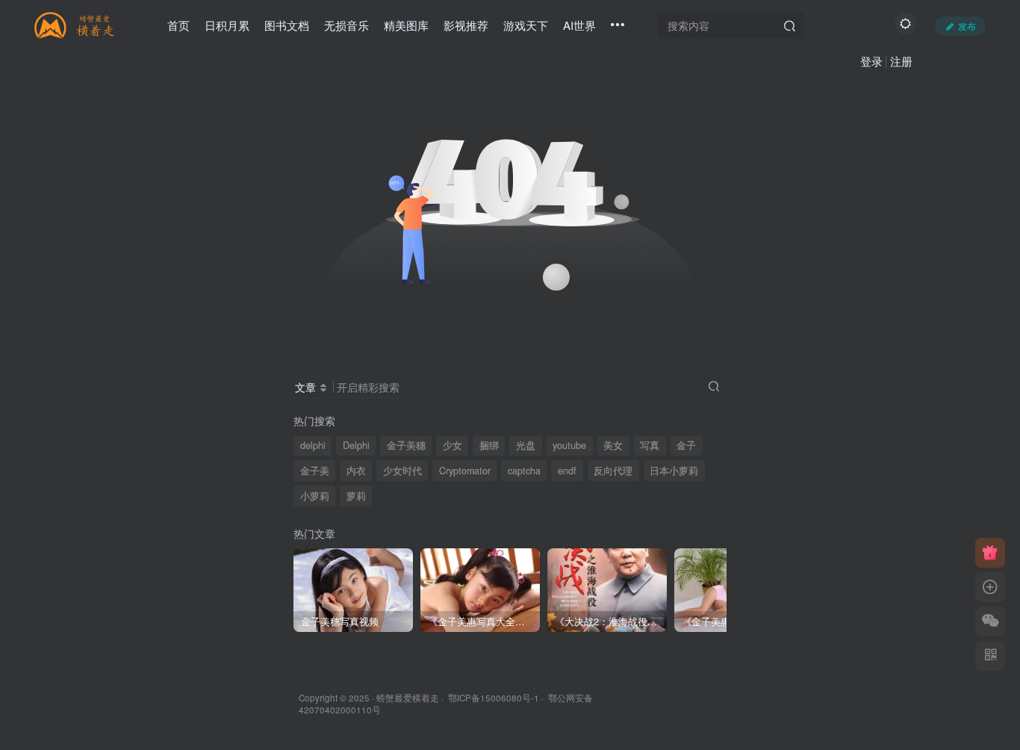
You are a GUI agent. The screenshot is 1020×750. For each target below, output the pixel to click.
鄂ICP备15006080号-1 (493, 698)
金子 (686, 445)
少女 (452, 445)
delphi (313, 445)
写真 (649, 445)
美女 (613, 445)
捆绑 (489, 445)
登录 (871, 61)
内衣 (356, 470)
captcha (524, 470)
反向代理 (613, 470)
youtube (569, 445)
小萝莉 (314, 496)
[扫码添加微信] (990, 621)
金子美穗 (406, 445)
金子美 (314, 470)
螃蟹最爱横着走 (407, 698)
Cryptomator (465, 470)
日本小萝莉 (674, 470)
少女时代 (402, 470)
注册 (901, 61)
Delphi (356, 445)
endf (567, 470)
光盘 (525, 445)
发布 (967, 25)
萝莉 (356, 496)
